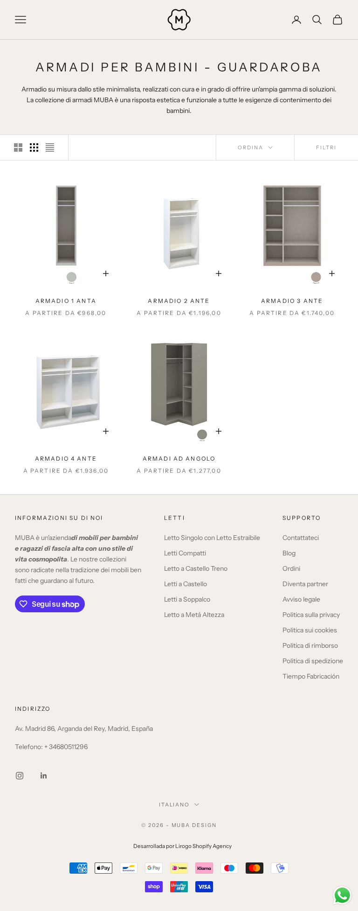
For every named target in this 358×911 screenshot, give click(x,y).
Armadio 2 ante (179, 300)
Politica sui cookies (309, 630)
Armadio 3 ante (292, 300)
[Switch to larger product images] (18, 147)
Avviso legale (301, 599)
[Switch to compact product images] (50, 147)
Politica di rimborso (310, 645)
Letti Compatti (185, 553)
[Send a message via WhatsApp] (342, 895)
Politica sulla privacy (311, 614)
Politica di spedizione (312, 661)
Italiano (174, 804)
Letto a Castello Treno (195, 568)
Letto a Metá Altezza (194, 614)
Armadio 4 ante (66, 458)
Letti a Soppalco (187, 599)
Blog (289, 553)
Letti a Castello (185, 584)
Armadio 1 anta (65, 300)
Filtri (326, 147)
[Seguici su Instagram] (19, 775)
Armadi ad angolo (179, 458)
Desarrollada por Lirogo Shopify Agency (182, 846)
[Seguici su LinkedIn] (43, 775)
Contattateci (300, 537)
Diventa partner (305, 584)
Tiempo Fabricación (310, 676)
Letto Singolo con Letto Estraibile (212, 537)
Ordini (291, 568)
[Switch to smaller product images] (34, 147)
